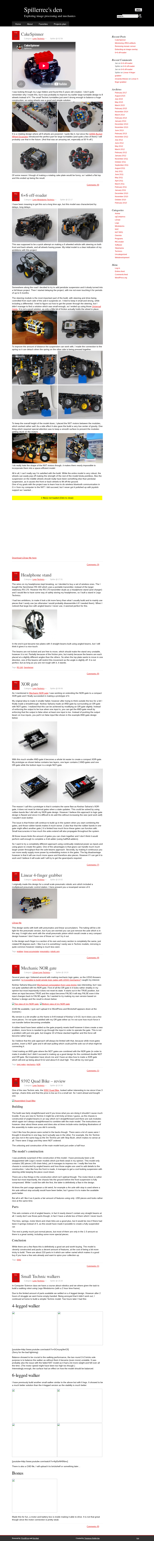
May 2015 (119, 102)
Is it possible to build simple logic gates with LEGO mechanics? (51, 980)
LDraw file (17, 923)
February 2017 (121, 93)
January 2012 (120, 156)
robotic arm (55, 951)
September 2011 (121, 165)
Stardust (36, 1538)
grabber (20, 951)
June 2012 (119, 143)
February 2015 (121, 108)
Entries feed (120, 271)
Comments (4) (93, 958)
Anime (117, 213)
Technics (40, 39)
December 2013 (121, 124)
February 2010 (121, 203)
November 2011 (121, 159)
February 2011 (121, 187)
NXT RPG (119, 232)
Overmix (118, 235)
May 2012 (119, 146)
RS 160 (20, 667)
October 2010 (120, 200)
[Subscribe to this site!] (138, 10)
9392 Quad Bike (51, 1090)
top (138, 1538)
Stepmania (119, 248)
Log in (117, 268)
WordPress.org (121, 278)
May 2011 (119, 178)
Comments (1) (93, 1071)
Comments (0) (93, 185)
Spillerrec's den (43, 9)
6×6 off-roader (34, 195)
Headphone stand (36, 575)
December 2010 (121, 193)
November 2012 (121, 137)
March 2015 (120, 105)
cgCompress (120, 217)
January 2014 (120, 121)
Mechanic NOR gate (38, 693)
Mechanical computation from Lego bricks (57, 985)
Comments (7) (93, 865)
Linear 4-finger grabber (41, 875)
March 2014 (120, 115)
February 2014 (121, 118)
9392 (19, 1260)
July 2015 (119, 99)
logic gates (21, 1064)
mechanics (31, 1064)
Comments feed (121, 274)
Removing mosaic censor (125, 46)
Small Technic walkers (40, 1276)
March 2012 (120, 149)
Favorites (43, 24)
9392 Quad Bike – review (43, 1081)
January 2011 (120, 190)
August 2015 (120, 96)
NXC (117, 229)
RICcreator (119, 242)
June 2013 (119, 130)
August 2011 (120, 168)
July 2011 (119, 171)
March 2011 (120, 184)
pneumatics (44, 951)
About (30, 24)
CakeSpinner (32, 34)
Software (118, 245)
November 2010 (121, 196)
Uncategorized (121, 254)
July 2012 (119, 140)
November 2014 (121, 112)
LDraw (35, 972)
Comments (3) (93, 565)
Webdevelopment (122, 258)
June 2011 (119, 174)
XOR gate (29, 684)
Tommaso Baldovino (92, 1538)
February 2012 (121, 152)
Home (18, 24)
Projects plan (60, 24)
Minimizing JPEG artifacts (125, 43)
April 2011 (119, 181)
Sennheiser (28, 667)
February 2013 (121, 134)
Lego (34, 39)
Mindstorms (42, 200)
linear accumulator (31, 951)
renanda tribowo (121, 79)
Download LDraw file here (24, 558)
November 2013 (121, 127)
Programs (119, 239)
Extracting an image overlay (126, 49)
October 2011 (120, 162)
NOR (38, 1064)
